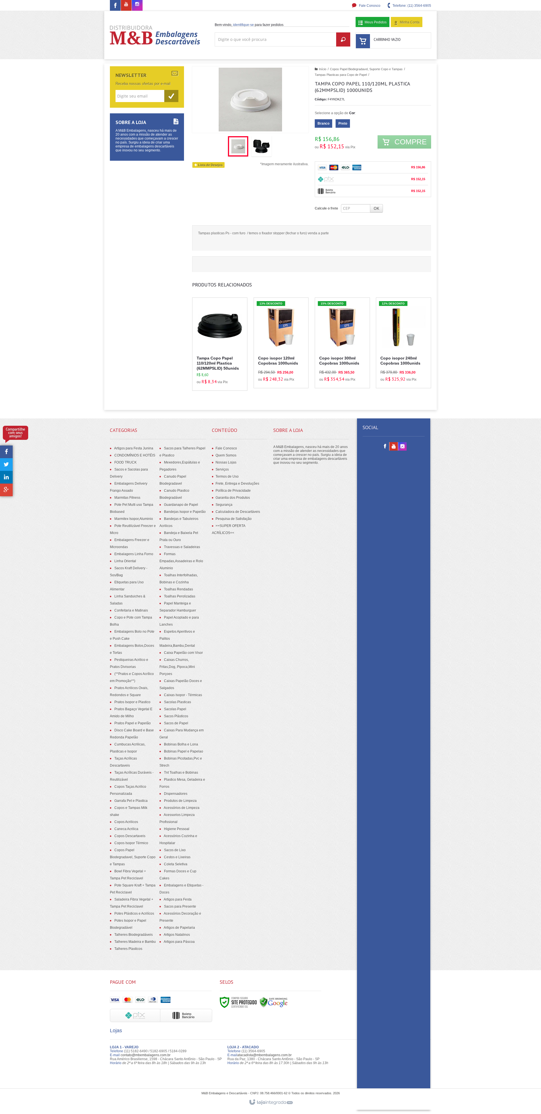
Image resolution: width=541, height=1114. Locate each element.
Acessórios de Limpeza (181, 808)
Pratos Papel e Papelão (132, 723)
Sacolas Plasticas (177, 702)
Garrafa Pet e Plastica (131, 801)
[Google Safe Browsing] (274, 1002)
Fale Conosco (369, 6)
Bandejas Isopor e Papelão (185, 512)
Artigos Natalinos (177, 935)
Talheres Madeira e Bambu (135, 942)
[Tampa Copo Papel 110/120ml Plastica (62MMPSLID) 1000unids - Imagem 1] (238, 146)
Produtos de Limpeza (180, 801)
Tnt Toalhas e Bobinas (181, 773)
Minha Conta (410, 22)
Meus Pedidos (376, 22)
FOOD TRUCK (125, 462)
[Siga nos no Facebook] (115, 6)
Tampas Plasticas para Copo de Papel (341, 74)
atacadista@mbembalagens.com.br (264, 1055)
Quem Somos (226, 455)
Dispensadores (175, 794)
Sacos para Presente (180, 906)
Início (322, 69)
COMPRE (410, 142)
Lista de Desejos (210, 165)
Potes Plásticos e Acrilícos (134, 914)
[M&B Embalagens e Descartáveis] (155, 35)
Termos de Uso (227, 476)
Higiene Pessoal (176, 829)
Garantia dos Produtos (233, 498)
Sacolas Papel (175, 709)
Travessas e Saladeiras (182, 547)
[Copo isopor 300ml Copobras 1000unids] (342, 343)
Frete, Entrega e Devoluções (237, 484)
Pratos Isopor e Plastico (132, 702)
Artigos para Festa (178, 899)
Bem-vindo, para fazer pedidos (249, 25)
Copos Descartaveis (129, 836)
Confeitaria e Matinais (131, 610)
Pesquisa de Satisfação (234, 519)
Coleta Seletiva (175, 864)
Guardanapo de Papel (181, 505)
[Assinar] (171, 96)
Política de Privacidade (233, 491)
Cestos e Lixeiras (177, 857)
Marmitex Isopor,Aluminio (133, 519)
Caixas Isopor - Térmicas (183, 695)
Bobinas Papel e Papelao (183, 751)
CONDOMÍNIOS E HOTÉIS (134, 455)
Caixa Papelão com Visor (183, 653)
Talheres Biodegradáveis (133, 935)
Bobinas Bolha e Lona (181, 744)
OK (376, 208)
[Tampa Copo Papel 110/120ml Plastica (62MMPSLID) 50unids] (219, 344)
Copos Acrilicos (126, 822)
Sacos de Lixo (175, 850)
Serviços (222, 469)
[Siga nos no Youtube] (126, 4)
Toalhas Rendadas (178, 589)
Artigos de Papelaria (179, 928)
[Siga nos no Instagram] (137, 4)
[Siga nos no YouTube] (393, 447)
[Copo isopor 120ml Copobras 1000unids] (281, 343)
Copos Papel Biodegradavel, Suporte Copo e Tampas (366, 69)
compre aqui (223, 365)
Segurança (224, 505)
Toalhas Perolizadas (179, 596)
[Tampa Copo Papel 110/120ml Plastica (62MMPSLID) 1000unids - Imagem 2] (261, 146)
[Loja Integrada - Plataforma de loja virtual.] (271, 1102)
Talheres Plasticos (128, 949)
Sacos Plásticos (176, 716)
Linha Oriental (125, 561)
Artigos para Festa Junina (133, 448)
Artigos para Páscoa (179, 942)
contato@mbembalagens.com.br (145, 1055)
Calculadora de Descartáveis (238, 512)
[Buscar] (343, 39)
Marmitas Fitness (127, 498)
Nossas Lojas (226, 462)
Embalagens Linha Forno (133, 554)
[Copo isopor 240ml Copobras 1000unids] (403, 343)
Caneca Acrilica (126, 829)
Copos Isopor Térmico (131, 843)
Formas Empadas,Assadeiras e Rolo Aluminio (181, 561)
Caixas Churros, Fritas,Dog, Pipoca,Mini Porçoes (177, 667)
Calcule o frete (326, 208)
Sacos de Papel (176, 723)
